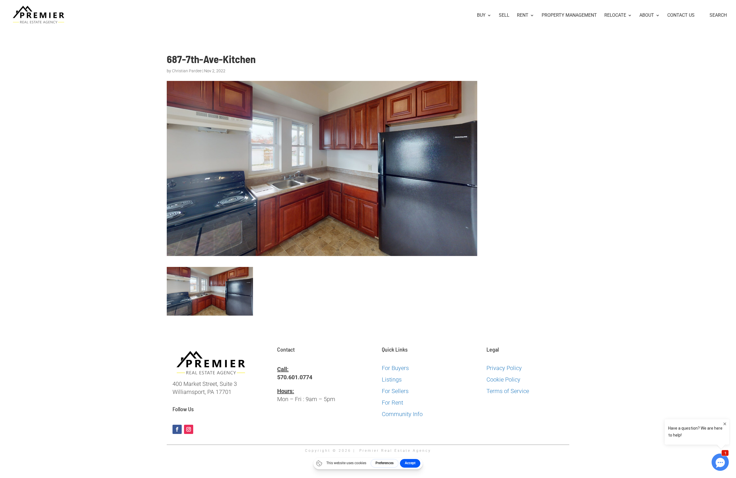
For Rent (392, 402)
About (646, 15)
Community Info (402, 414)
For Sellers (395, 391)
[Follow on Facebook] (177, 429)
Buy (481, 15)
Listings (392, 379)
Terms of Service (507, 391)
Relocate (615, 15)
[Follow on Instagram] (188, 429)
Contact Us (681, 15)
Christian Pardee (187, 71)
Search (718, 15)
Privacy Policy (504, 368)
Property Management (569, 15)
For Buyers (395, 368)
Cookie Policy (503, 379)
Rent (522, 15)
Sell (504, 15)
